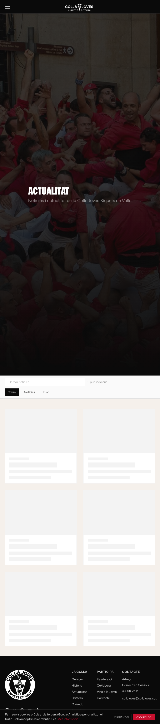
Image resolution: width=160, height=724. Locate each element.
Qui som (77, 679)
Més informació (68, 719)
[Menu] (7, 6)
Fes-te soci (104, 679)
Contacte (103, 698)
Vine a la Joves (107, 692)
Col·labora (104, 685)
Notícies (29, 392)
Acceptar (144, 716)
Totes (12, 392)
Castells (77, 698)
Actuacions (79, 692)
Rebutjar (121, 716)
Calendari (78, 704)
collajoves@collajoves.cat (139, 698)
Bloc (46, 392)
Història (77, 685)
